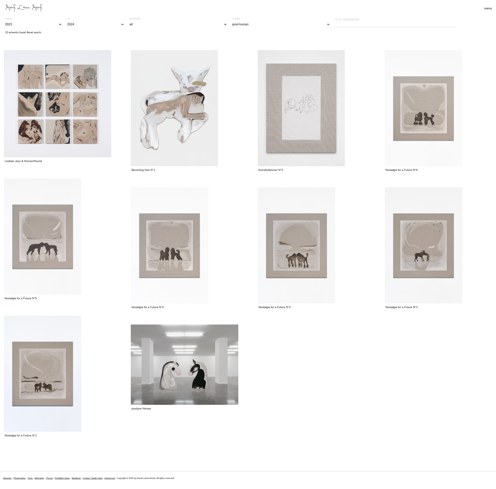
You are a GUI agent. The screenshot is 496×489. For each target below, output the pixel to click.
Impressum (109, 478)
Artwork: (135, 18)
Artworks (7, 478)
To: (69, 18)
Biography (39, 478)
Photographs (20, 478)
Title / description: (347, 19)
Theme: (236, 18)
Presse (49, 478)
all (178, 24)
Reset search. (34, 32)
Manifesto (76, 478)
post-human (281, 24)
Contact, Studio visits (92, 478)
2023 (34, 24)
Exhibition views (62, 478)
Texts (30, 478)
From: (8, 18)
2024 (96, 24)
